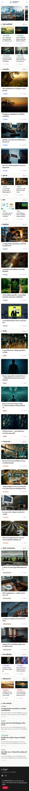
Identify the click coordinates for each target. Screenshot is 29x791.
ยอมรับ (5, 787)
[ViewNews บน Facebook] (2, 775)
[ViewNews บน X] (5, 775)
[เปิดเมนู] (2, 2)
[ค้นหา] (26, 2)
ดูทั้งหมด (24, 24)
